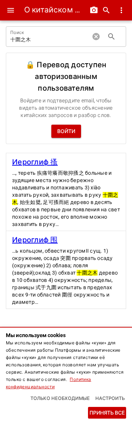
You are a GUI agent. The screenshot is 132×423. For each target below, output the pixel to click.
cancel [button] (96, 36)
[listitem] (66, 192)
